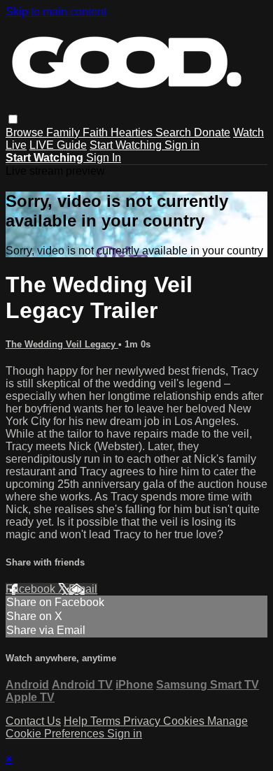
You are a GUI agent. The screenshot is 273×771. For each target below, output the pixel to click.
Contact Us (33, 721)
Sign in (182, 145)
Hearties (133, 132)
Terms (106, 721)
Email (83, 589)
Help (77, 721)
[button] (13, 119)
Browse (26, 132)
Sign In (103, 158)
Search (174, 132)
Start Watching (127, 145)
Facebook (32, 589)
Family (64, 132)
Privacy (143, 721)
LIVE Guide (58, 145)
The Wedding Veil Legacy (62, 344)
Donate (212, 132)
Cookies (185, 721)
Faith (97, 132)
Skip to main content (56, 11)
